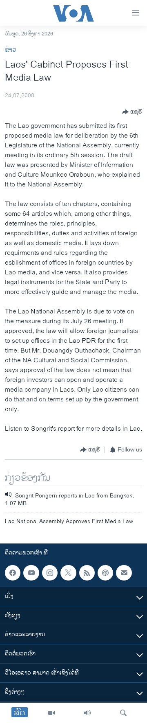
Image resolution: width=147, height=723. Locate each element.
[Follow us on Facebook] (12, 573)
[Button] (132, 112)
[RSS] (87, 573)
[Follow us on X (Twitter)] (68, 573)
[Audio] (87, 713)
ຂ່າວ (10, 49)
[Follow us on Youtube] (31, 573)
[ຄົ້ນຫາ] (123, 713)
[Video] (51, 713)
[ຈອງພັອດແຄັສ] (123, 573)
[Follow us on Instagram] (50, 573)
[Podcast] (105, 573)
